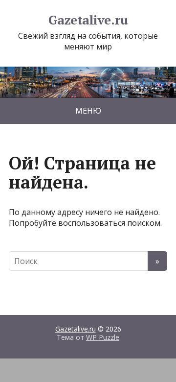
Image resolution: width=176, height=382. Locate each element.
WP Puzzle (102, 337)
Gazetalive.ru (88, 20)
